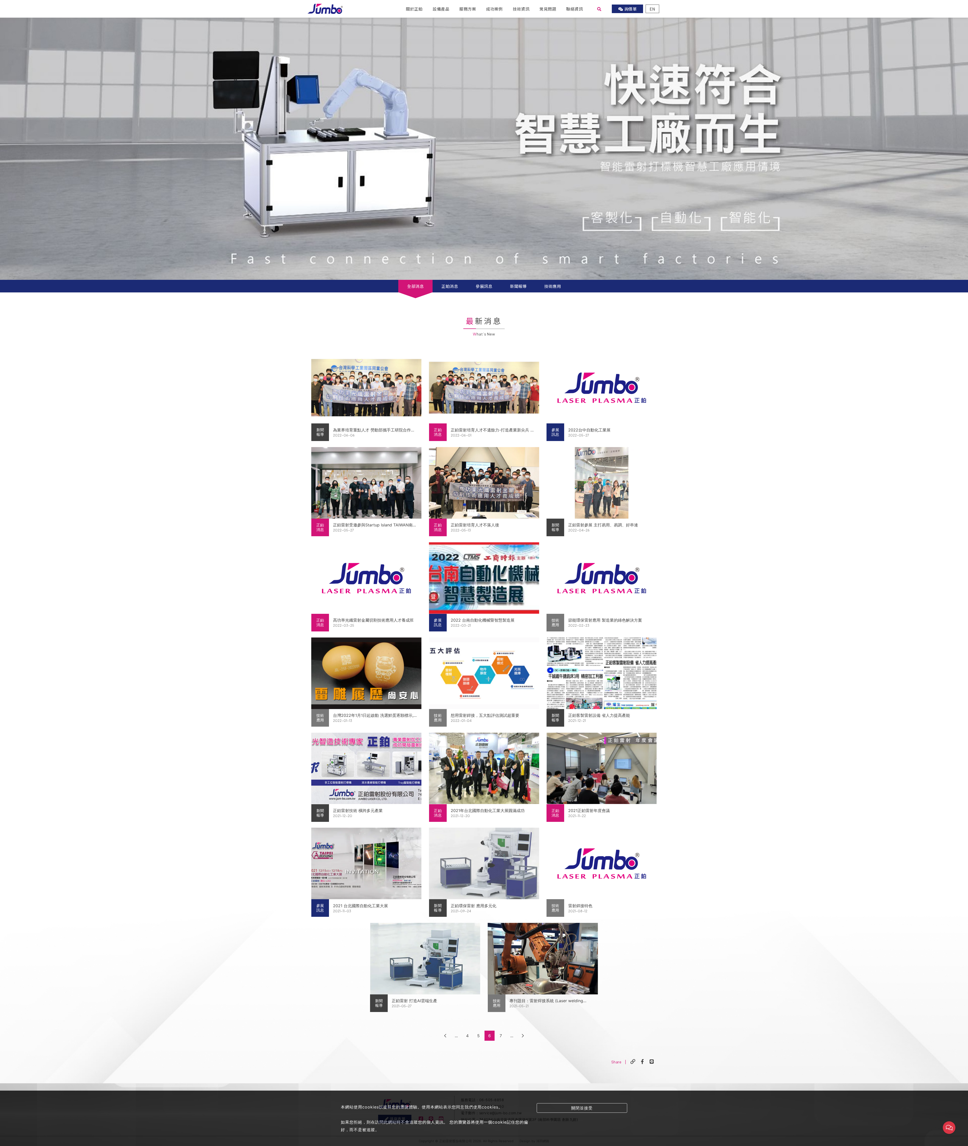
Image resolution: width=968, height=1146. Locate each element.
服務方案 (467, 9)
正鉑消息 (449, 286)
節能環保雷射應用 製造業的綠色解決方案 (605, 620)
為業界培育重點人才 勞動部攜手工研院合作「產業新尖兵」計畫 (372, 430)
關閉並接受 (582, 1107)
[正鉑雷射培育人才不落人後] (484, 483)
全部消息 (415, 286)
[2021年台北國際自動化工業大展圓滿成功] (484, 768)
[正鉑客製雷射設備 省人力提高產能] (602, 673)
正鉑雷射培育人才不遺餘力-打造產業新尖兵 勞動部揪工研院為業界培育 (492, 430)
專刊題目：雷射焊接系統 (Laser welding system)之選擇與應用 (546, 1001)
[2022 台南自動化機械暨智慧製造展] (484, 578)
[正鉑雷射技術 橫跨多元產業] (366, 768)
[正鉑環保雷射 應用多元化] (484, 863)
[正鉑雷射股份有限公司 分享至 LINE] (652, 1062)
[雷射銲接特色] (602, 863)
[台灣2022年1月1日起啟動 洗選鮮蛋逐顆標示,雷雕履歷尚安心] (366, 673)
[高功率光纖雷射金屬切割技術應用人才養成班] (366, 578)
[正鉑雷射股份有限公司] (325, 8)
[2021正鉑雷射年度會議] (602, 768)
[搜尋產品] (599, 9)
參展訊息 (484, 286)
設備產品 (441, 9)
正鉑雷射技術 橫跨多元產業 (358, 810)
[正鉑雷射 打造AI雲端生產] (425, 958)
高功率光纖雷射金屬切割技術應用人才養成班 (373, 620)
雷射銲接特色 (580, 905)
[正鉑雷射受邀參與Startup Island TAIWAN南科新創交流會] (366, 483)
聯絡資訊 (574, 9)
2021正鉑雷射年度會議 (589, 810)
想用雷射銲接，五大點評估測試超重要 (485, 715)
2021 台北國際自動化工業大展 (360, 905)
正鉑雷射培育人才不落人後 (475, 524)
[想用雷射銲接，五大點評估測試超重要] (484, 673)
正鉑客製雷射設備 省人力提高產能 (599, 715)
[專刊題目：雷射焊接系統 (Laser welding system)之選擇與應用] (543, 958)
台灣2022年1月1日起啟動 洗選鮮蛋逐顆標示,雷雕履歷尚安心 (373, 715)
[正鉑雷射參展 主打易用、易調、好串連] (602, 483)
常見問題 (547, 9)
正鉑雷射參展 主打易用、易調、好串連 (603, 524)
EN (652, 9)
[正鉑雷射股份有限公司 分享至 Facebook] (642, 1062)
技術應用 (552, 286)
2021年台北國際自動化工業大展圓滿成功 (488, 810)
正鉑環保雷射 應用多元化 (473, 905)
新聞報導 (518, 286)
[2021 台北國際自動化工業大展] (366, 863)
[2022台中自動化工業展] (602, 387)
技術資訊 (521, 9)
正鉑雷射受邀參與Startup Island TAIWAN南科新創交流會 (375, 525)
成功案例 (494, 9)
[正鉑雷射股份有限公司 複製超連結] (633, 1062)
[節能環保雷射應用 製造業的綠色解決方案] (602, 578)
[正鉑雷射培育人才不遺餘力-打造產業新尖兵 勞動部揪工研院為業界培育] (484, 387)
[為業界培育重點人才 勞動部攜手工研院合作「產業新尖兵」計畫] (366, 387)
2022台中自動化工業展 (589, 429)
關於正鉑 (414, 9)
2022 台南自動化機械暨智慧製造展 (483, 620)
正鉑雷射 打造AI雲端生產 (414, 1000)
